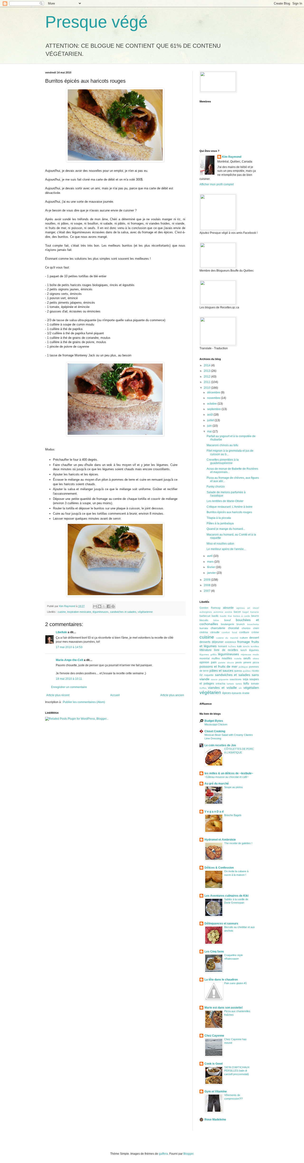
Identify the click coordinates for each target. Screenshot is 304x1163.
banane (254, 612)
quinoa (238, 670)
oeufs (247, 658)
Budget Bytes (213, 721)
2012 (207, 376)
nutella (238, 658)
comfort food (229, 632)
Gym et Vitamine (215, 1091)
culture (244, 637)
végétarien (210, 692)
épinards (237, 693)
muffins (216, 658)
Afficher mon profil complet (217, 184)
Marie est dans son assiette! (223, 1007)
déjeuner (217, 642)
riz (201, 675)
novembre (214, 398)
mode (256, 654)
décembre (214, 392)
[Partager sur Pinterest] (113, 606)
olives (256, 658)
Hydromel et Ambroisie (220, 839)
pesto (238, 662)
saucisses (236, 679)
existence (230, 642)
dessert (254, 637)
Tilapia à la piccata (219, 518)
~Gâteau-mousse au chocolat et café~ (226, 776)
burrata (204, 628)
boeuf (227, 620)
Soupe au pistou (233, 787)
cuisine (62, 611)
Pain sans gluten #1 (235, 983)
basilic (215, 615)
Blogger (188, 1153)
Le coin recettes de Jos (220, 745)
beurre (255, 615)
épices (226, 693)
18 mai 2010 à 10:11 (69, 678)
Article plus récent (57, 695)
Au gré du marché (216, 783)
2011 (207, 382)
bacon (237, 611)
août (210, 414)
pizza (256, 662)
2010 (207, 387)
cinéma (204, 632)
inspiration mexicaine (79, 611)
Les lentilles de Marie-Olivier (225, 501)
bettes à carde (241, 616)
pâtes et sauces (221, 670)
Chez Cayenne (214, 1035)
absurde (228, 607)
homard (222, 646)
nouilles (227, 658)
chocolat (233, 628)
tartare (230, 683)
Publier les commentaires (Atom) (84, 702)
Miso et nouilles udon (220, 543)
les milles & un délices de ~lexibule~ (228, 773)
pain (214, 662)
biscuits (204, 620)
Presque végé (96, 22)
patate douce (226, 662)
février (211, 567)
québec (247, 671)
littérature (206, 650)
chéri (256, 628)
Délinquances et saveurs (221, 923)
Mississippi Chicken (215, 724)
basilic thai (226, 616)
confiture (244, 632)
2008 (207, 585)
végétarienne (145, 611)
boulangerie (227, 624)
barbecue (205, 615)
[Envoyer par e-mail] (95, 606)
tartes (239, 683)
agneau (240, 608)
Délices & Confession (219, 867)
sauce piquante (219, 679)
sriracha (220, 683)
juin (210, 425)
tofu (246, 683)
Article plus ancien (172, 695)
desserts (205, 642)
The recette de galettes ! (238, 843)
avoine (228, 612)
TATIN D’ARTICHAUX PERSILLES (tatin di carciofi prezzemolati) (236, 1071)
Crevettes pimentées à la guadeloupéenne (223, 461)
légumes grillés (208, 654)
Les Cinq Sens (214, 951)
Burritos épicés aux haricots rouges (229, 512)
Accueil (115, 695)
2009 (207, 579)
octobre (212, 403)
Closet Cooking (214, 731)
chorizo (246, 628)
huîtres (232, 646)
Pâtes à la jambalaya (220, 523)
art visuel (253, 608)
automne (218, 612)
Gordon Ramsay (210, 607)
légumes (254, 650)
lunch (244, 650)
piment (247, 662)
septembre (214, 409)
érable (245, 693)
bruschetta (253, 624)
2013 (207, 371)
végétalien (251, 687)
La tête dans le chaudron (221, 979)
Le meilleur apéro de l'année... (226, 549)
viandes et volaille (222, 687)
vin (240, 688)
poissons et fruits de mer (219, 666)
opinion (204, 662)
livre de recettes (226, 650)
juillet (211, 420)
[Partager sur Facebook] (108, 606)
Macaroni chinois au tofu (222, 445)
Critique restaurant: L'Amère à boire (229, 506)
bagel (245, 612)
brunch (241, 624)
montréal (204, 658)
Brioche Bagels (233, 815)
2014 (207, 365)
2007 (207, 591)
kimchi (246, 646)
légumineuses (101, 611)
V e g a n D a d (213, 811)
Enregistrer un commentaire (69, 687)
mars (210, 561)
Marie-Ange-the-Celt (69, 660)
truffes (203, 688)
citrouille (214, 632)
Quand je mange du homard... (226, 529)
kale (239, 646)
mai (210, 431)
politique (243, 666)
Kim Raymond (231, 156)
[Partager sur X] (104, 606)
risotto (255, 670)
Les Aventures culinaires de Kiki (226, 895)
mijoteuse (246, 654)
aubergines (206, 612)
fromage (243, 642)
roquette (209, 675)
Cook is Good (213, 1063)
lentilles (255, 646)
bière (216, 620)
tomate (255, 683)
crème (255, 632)
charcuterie (218, 628)
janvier (212, 572)
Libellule (61, 632)
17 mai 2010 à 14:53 (69, 647)
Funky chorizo (216, 486)
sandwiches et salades (123, 611)
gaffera (163, 1153)
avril (210, 556)
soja (245, 679)
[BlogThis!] (99, 606)
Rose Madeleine (215, 1119)
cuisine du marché (227, 638)
